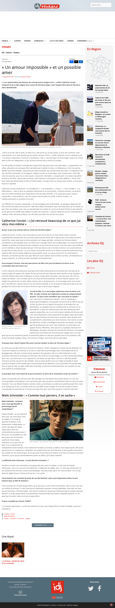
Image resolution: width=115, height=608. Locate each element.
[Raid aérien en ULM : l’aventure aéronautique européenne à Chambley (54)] (90, 160)
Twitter (100, 387)
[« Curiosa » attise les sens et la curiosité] (13, 549)
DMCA (53, 597)
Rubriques (38, 41)
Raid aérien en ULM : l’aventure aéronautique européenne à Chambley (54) (102, 159)
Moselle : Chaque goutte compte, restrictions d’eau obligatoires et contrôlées (101, 175)
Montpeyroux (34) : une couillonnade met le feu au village (103, 190)
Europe (17, 41)
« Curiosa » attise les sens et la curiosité (13, 562)
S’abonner (84, 41)
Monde (27, 41)
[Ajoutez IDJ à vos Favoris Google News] (7, 61)
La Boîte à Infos (94, 273)
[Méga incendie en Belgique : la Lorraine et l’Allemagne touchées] (90, 117)
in (81, 62)
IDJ (3, 52)
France (5, 41)
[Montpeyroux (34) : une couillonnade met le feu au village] (90, 193)
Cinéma (70, 41)
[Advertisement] (57, 24)
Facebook (99, 391)
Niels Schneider (9, 516)
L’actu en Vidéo (56, 41)
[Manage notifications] (111, 604)
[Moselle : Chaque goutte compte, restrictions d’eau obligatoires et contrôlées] (90, 176)
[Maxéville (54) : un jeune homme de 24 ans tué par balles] (90, 91)
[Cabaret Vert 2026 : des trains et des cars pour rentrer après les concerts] (90, 103)
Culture (9, 52)
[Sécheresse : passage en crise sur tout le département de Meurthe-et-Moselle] (90, 146)
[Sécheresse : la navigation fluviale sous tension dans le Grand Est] (90, 132)
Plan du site (61, 605)
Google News (100, 382)
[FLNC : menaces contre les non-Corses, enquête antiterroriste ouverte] (90, 205)
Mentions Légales (72, 605)
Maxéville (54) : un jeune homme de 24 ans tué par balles (102, 87)
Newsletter (100, 377)
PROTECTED (60, 597)
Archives (54, 605)
